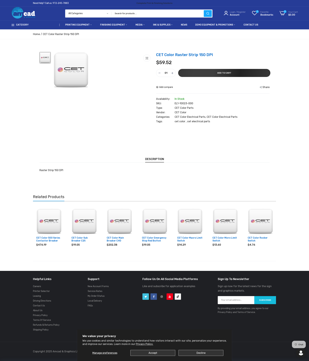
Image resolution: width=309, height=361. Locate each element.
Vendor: (160, 112)
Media (139, 24)
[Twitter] (145, 296)
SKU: (159, 103)
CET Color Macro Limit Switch (189, 239)
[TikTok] (178, 296)
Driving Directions (42, 300)
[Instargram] (162, 296)
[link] (59, 211)
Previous (41, 228)
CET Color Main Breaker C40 (115, 239)
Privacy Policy (40, 315)
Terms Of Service (42, 320)
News (184, 24)
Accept (153, 352)
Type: (159, 108)
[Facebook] (153, 296)
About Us (37, 310)
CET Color (180, 112)
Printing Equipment (77, 24)
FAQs (90, 305)
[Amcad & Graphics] (23, 13)
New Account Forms (98, 286)
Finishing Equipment (113, 24)
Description (154, 159)
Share (266, 87)
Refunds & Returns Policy (46, 325)
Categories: (163, 117)
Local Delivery (95, 300)
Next (268, 228)
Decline (201, 352)
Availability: (163, 99)
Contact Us (250, 24)
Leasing (37, 296)
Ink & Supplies (162, 24)
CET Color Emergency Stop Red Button (154, 239)
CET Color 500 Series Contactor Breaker (48, 239)
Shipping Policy (41, 329)
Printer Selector (41, 291)
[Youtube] (170, 296)
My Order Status (96, 296)
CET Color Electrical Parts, (191, 116)
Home (36, 34)
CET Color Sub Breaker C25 (79, 239)
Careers (37, 286)
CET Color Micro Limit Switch (224, 239)
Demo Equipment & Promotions (214, 24)
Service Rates (95, 291)
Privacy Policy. (144, 344)
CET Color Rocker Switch (258, 239)
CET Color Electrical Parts (222, 116)
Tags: (159, 121)
